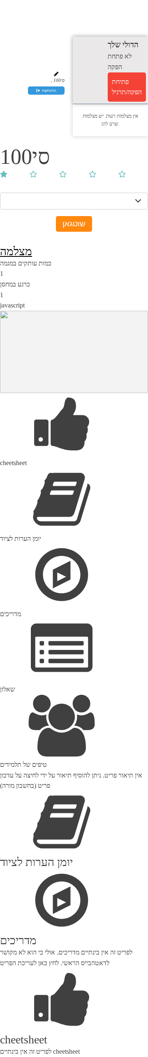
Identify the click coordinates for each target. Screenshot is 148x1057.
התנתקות (49, 90)
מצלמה (16, 251)
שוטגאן (74, 223)
